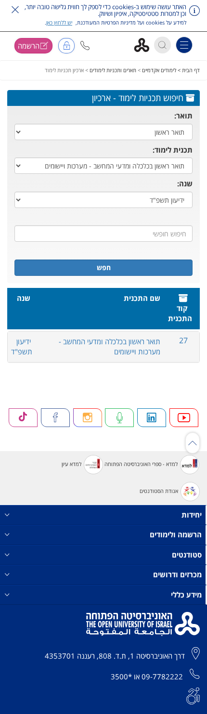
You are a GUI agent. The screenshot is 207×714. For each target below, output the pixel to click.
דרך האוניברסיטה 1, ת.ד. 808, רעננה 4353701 (115, 656)
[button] (85, 45)
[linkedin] (151, 417)
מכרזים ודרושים (177, 574)
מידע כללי (186, 594)
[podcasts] (119, 417)
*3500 (121, 676)
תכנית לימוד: (173, 150)
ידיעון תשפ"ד (21, 346)
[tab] (103, 347)
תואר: (183, 115)
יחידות (191, 514)
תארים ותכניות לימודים (113, 70)
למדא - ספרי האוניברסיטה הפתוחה (141, 463)
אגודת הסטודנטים (159, 490)
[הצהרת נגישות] (193, 695)
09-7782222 (162, 676)
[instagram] (87, 417)
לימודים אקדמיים (159, 70)
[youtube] (183, 417)
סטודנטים (187, 554)
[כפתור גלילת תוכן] (192, 443)
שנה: (185, 183)
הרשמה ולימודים (176, 534)
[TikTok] (23, 417)
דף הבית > (188, 70)
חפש (104, 267)
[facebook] (55, 417)
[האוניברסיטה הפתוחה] (145, 44)
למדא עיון (71, 463)
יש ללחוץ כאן (59, 22)
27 (183, 340)
